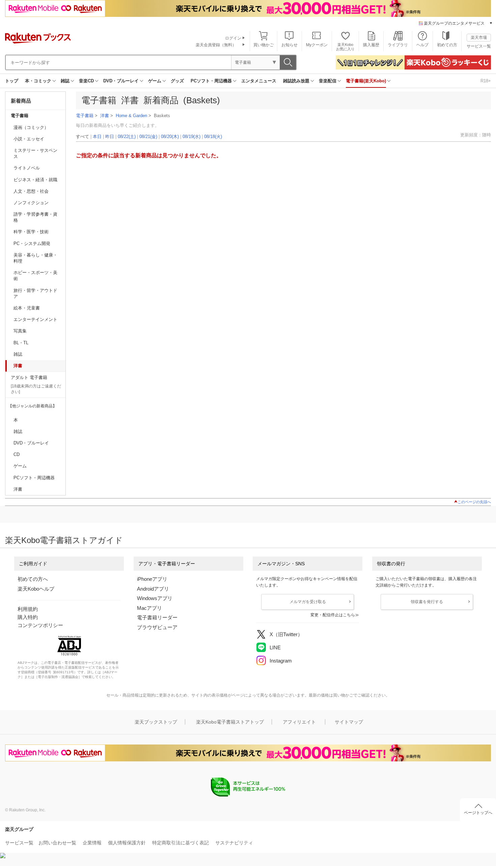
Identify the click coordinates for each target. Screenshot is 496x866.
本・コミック (38, 80)
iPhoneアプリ (152, 579)
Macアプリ (149, 608)
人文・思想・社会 (31, 191)
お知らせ (289, 45)
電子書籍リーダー (157, 617)
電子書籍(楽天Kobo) (366, 80)
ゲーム (154, 80)
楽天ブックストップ (156, 722)
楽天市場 (479, 37)
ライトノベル (26, 167)
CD (16, 454)
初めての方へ (33, 579)
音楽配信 (327, 80)
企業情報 (92, 842)
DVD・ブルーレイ (121, 80)
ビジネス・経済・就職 (35, 179)
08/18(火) (213, 136)
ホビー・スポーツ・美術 (35, 275)
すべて (82, 136)
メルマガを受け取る (308, 601)
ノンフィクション (31, 202)
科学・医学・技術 (31, 231)
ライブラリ (398, 45)
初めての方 (447, 45)
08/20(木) (170, 136)
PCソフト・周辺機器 (211, 80)
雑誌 (65, 80)
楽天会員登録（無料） (216, 45)
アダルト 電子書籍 (29, 377)
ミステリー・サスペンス (35, 153)
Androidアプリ (153, 589)
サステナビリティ (234, 842)
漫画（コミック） (31, 127)
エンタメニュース (258, 80)
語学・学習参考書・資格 (35, 217)
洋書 (17, 365)
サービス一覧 (479, 46)
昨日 (109, 136)
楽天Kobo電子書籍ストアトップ (230, 722)
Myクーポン (317, 45)
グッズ (177, 80)
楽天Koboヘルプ (36, 589)
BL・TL (20, 342)
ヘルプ (422, 45)
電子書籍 (19, 115)
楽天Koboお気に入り (345, 47)
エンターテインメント (35, 319)
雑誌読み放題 (296, 80)
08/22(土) (127, 136)
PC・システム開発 (31, 243)
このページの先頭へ (474, 502)
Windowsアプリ (154, 598)
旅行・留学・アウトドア (35, 293)
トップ (11, 80)
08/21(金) (148, 136)
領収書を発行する (427, 601)
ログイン (233, 38)
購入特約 (28, 617)
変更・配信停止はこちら (332, 615)
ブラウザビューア (157, 627)
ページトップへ (478, 812)
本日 (97, 136)
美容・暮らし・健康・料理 (35, 258)
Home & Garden (131, 115)
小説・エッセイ (28, 138)
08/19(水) (191, 136)
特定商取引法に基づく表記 (180, 842)
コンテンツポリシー (40, 625)
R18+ (485, 80)
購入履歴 (371, 45)
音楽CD (86, 80)
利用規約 (28, 609)
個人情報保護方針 (127, 842)
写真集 (20, 330)
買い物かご (263, 45)
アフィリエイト (299, 722)
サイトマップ (349, 722)
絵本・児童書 (26, 307)
